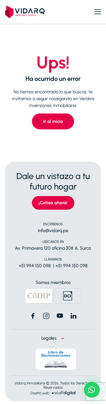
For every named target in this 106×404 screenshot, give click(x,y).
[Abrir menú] (97, 12)
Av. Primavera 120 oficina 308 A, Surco (53, 248)
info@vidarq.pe (53, 230)
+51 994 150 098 (35, 265)
